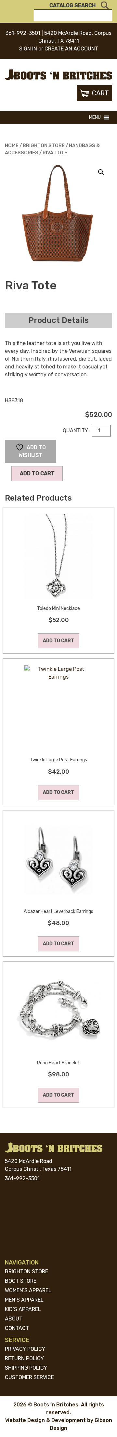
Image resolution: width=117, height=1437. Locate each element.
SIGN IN (28, 49)
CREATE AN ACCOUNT (71, 49)
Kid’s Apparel (23, 1309)
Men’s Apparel (24, 1300)
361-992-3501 (23, 33)
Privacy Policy (25, 1349)
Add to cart (37, 473)
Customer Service (29, 1377)
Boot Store (20, 1281)
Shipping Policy (26, 1368)
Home (12, 145)
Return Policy (24, 1358)
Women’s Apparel (28, 1290)
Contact (17, 1328)
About (13, 1319)
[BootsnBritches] (58, 74)
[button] (95, 117)
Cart (100, 93)
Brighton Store (44, 145)
